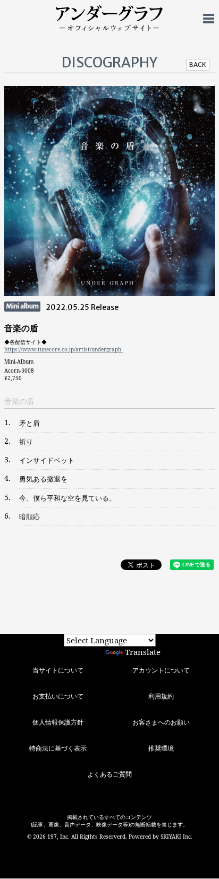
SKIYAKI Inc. (176, 836)
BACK (197, 64)
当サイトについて (57, 670)
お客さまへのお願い (161, 722)
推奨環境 (161, 748)
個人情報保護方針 (57, 722)
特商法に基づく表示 (58, 748)
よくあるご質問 (109, 774)
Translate (143, 652)
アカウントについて (161, 670)
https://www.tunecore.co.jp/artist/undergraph (63, 349)
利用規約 (161, 696)
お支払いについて (57, 696)
